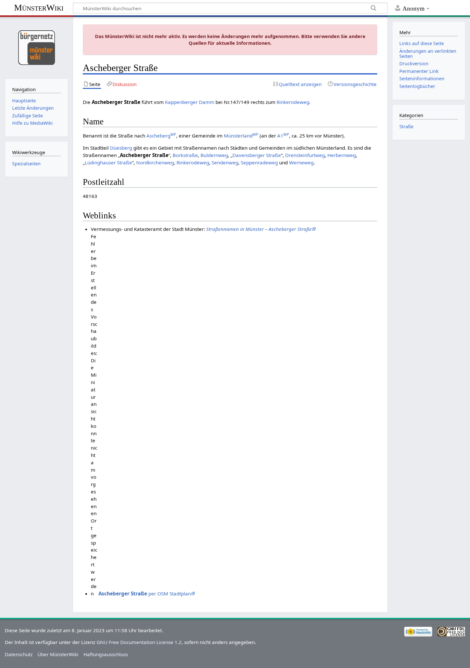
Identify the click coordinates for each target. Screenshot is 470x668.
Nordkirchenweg (155, 162)
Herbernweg (341, 155)
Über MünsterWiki (57, 654)
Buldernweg (214, 155)
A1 (283, 135)
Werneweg (301, 162)
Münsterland (241, 135)
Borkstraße (185, 155)
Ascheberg (161, 135)
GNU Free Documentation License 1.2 (139, 642)
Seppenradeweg (259, 162)
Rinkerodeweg (293, 102)
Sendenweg (225, 162)
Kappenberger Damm (189, 102)
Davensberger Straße (256, 155)
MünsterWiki (39, 7)
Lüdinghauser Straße (108, 162)
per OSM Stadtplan (144, 593)
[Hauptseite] (36, 47)
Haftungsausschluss (105, 654)
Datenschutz (19, 654)
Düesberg (121, 148)
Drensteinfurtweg (305, 155)
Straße (406, 126)
